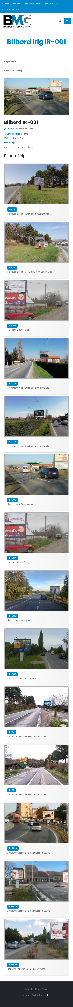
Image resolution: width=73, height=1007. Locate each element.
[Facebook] (47, 995)
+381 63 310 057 (52, 3)
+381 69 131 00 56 (33, 3)
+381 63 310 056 (11, 9)
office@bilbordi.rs (34, 995)
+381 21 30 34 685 (12, 3)
